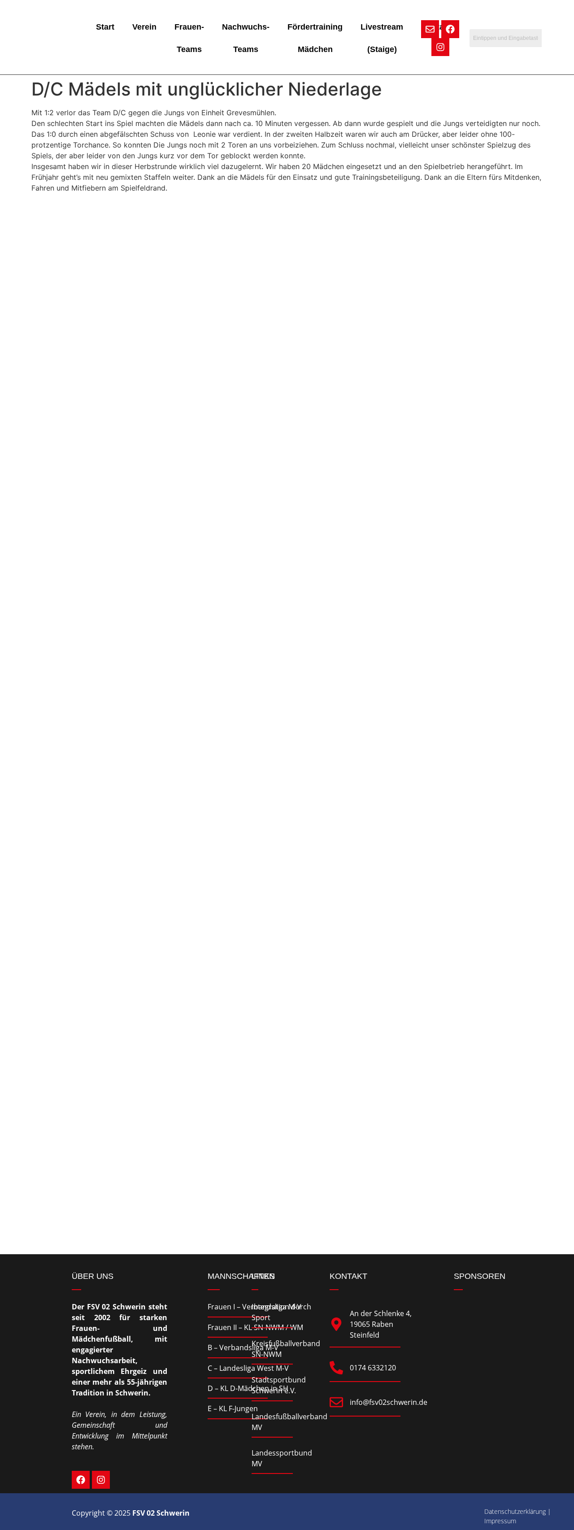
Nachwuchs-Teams (246, 38)
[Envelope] (430, 29)
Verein (144, 26)
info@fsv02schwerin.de (388, 1402)
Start (105, 26)
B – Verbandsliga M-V (243, 1347)
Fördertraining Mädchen (315, 38)
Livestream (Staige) (382, 38)
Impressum (500, 1521)
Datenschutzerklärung (515, 1511)
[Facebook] (450, 29)
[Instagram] (440, 47)
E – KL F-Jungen (233, 1408)
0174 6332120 (373, 1368)
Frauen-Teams (189, 38)
